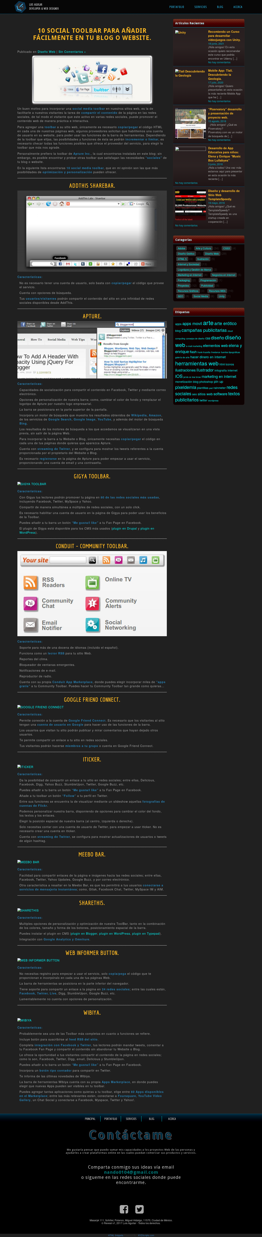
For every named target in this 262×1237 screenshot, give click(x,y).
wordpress (213, 400)
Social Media (201, 296)
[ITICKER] (25, 766)
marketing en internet (219, 376)
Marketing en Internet (189, 275)
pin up (218, 381)
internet (232, 370)
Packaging (184, 280)
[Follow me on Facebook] (124, 1209)
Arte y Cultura (203, 248)
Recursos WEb (217, 291)
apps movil (192, 323)
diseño (217, 337)
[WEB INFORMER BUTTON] (38, 960)
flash (193, 351)
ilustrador (205, 370)
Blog (220, 7)
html (222, 364)
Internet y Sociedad (188, 264)
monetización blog (187, 382)
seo (194, 394)
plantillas (202, 388)
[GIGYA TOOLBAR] (31, 483)
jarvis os (187, 376)
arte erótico (225, 323)
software (220, 393)
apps (178, 324)
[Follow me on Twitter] (139, 1209)
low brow (196, 376)
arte (208, 322)
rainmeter (219, 388)
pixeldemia (185, 387)
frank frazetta (204, 352)
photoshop (206, 382)
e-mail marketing (194, 346)
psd (211, 388)
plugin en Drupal (124, 528)
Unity (222, 296)
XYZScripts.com (146, 1235)
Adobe (181, 248)
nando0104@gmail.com (131, 1172)
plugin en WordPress (114, 933)
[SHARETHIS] (28, 910)
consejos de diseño (195, 338)
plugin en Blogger (84, 933)
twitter (203, 400)
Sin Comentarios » (72, 52)
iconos (230, 364)
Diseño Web (46, 52)
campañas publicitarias (204, 330)
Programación (208, 280)
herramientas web (197, 363)
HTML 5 (182, 259)
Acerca (238, 7)
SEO (180, 296)
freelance (215, 352)
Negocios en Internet (223, 275)
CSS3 (226, 248)
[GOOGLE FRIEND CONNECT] (40, 707)
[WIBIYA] (24, 1020)
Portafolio (176, 7)
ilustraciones (185, 370)
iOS (179, 376)
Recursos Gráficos (188, 291)
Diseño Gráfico (186, 253)
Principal (90, 1119)
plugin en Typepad (146, 933)
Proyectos (183, 285)
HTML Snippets (115, 1235)
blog (178, 331)
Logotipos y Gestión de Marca (194, 269)
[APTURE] (92, 349)
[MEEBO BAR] (28, 861)
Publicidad (207, 285)
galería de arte (182, 357)
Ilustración (203, 259)
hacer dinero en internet (208, 356)
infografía (221, 370)
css (207, 338)
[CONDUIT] (92, 593)
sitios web (205, 393)
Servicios (200, 7)
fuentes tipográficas (230, 352)
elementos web (215, 345)
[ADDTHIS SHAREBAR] (92, 230)
